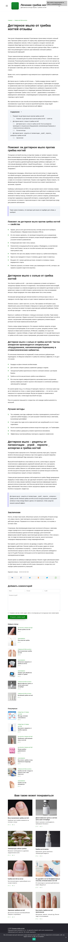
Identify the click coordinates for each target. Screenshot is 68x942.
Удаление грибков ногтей (16, 910)
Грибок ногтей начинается (22, 783)
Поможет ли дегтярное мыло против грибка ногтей (28, 116)
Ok (34, 939)
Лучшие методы (21, 130)
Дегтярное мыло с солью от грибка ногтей (26, 121)
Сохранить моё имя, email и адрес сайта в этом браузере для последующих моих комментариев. (34, 613)
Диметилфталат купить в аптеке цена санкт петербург (25, 685)
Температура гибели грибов (17, 848)
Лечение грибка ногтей (36, 4)
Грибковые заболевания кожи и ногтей (25, 739)
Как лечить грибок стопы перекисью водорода (25, 760)
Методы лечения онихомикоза (23, 716)
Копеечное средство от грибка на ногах (25, 662)
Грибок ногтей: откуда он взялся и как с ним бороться (25, 772)
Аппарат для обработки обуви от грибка (25, 673)
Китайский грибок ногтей (25, 695)
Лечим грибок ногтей (24, 629)
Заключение (19, 138)
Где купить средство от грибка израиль (25, 729)
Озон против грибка (24, 640)
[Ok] (66, 937)
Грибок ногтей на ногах (15, 878)
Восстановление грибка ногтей (25, 651)
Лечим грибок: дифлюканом (22, 750)
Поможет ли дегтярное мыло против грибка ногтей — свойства (34, 118)
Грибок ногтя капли (42, 849)
